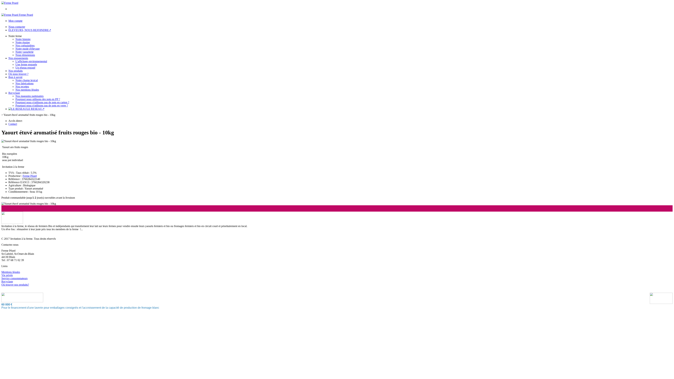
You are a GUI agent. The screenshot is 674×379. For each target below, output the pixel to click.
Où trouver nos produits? (15, 284)
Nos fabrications (24, 83)
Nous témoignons (25, 55)
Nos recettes (22, 86)
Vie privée (7, 275)
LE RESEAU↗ (35, 108)
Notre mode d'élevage (27, 48)
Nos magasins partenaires (29, 96)
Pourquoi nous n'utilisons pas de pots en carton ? (42, 102)
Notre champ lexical (26, 80)
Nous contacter (16, 26)
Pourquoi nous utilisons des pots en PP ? (37, 99)
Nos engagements (18, 58)
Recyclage (14, 92)
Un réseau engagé (25, 67)
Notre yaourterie (24, 51)
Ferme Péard (30, 175)
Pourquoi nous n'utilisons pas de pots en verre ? (41, 105)
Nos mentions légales (27, 89)
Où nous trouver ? (18, 73)
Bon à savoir (15, 77)
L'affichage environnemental (31, 61)
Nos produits (15, 70)
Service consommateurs (14, 278)
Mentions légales (10, 272)
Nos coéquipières (25, 45)
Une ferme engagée (26, 64)
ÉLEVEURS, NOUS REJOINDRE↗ (29, 30)
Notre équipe (22, 42)
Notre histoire (23, 39)
